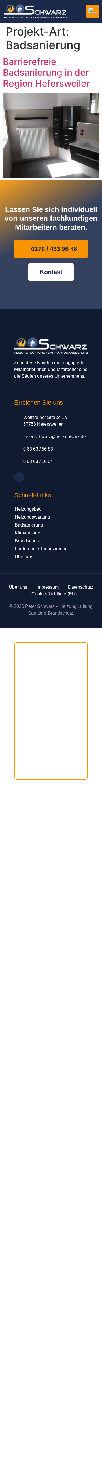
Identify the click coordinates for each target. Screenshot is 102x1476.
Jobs (22, 744)
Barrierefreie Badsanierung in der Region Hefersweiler (46, 72)
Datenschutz (29, 773)
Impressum (28, 763)
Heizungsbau (28, 509)
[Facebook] (19, 477)
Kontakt (25, 754)
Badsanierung (29, 525)
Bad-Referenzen (33, 715)
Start (22, 648)
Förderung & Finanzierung (41, 548)
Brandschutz (27, 540)
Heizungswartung (32, 517)
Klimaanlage (27, 532)
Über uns (24, 556)
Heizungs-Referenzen (38, 706)
